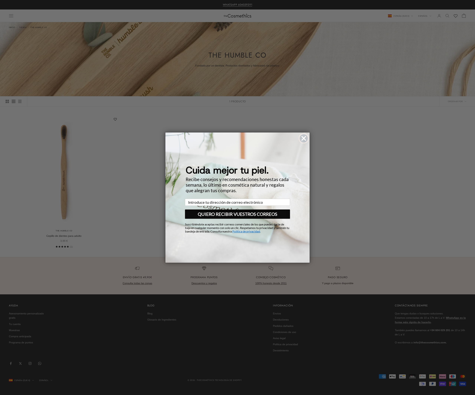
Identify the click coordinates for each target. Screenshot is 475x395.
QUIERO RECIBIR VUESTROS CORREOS (237, 214)
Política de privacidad (246, 231)
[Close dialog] (303, 138)
